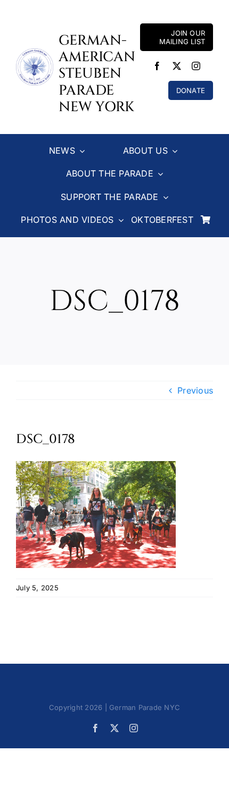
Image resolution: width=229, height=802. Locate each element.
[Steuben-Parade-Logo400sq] (34, 52)
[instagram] (196, 66)
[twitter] (177, 66)
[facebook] (157, 66)
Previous (195, 390)
